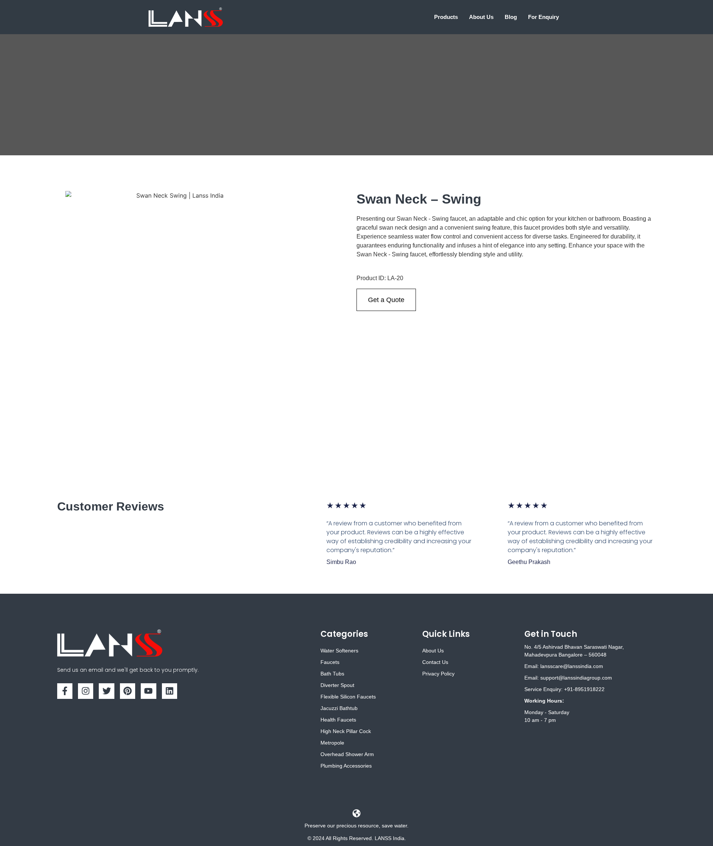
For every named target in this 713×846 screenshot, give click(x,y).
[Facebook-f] (64, 690)
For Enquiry (543, 17)
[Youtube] (148, 690)
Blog (511, 17)
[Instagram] (85, 690)
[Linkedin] (169, 690)
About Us (481, 17)
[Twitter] (106, 690)
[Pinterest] (127, 690)
